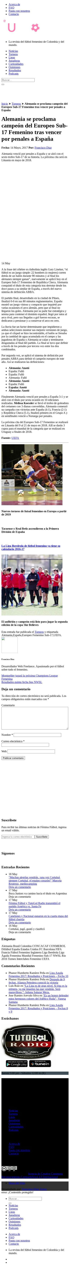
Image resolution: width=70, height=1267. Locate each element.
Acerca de (14, 4)
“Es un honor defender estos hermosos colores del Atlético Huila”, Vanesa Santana (39, 998)
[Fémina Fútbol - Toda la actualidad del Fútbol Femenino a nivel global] (23, 35)
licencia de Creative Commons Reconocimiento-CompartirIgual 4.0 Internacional (32, 1175)
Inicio (4, 103)
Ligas (12, 57)
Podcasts (13, 73)
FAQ (11, 7)
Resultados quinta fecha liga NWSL (21, 682)
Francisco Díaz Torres (34, 1189)
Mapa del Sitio (17, 1183)
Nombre (7, 734)
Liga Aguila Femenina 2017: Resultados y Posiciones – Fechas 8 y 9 (38, 1008)
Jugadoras (14, 60)
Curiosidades (16, 63)
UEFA (15, 437)
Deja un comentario (20, 887)
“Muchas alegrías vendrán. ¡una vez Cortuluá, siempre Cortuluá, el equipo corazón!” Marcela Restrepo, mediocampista (35, 880)
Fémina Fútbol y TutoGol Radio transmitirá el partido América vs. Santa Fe (34, 905)
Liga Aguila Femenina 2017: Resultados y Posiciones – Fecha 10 (38, 974)
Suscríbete (41, 836)
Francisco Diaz (43, 147)
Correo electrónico (13, 741)
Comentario (8, 705)
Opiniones (14, 67)
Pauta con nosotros (19, 10)
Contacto (14, 14)
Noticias (13, 51)
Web (4, 751)
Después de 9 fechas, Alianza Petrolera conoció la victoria (37, 981)
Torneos (13, 54)
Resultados (15, 70)
